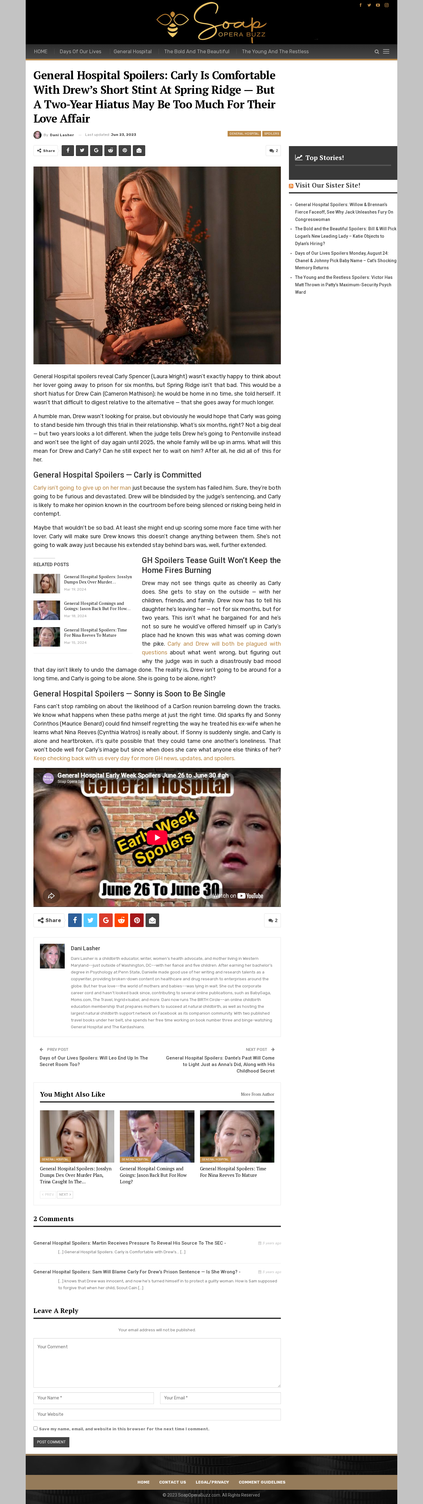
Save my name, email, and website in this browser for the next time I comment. (124, 1429)
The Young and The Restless (275, 51)
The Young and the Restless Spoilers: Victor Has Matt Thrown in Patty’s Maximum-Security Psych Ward (344, 285)
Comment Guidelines (262, 1482)
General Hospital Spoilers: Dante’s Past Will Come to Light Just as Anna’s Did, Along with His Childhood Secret (220, 1064)
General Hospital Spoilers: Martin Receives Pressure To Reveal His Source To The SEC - (129, 1243)
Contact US (172, 1482)
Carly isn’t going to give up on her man (82, 487)
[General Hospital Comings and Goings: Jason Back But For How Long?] (46, 610)
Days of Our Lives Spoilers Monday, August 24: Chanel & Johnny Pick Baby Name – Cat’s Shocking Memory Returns (346, 261)
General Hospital (133, 51)
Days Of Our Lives (80, 51)
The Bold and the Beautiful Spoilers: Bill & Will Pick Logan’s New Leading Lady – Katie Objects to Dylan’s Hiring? (345, 236)
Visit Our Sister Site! (327, 185)
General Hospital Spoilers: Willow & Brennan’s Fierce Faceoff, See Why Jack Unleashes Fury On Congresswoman (344, 212)
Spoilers (271, 134)
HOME (40, 51)
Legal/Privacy (212, 1482)
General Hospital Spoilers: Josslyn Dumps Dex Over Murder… (98, 579)
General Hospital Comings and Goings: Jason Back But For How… (97, 605)
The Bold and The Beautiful (196, 51)
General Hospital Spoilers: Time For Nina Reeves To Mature (95, 632)
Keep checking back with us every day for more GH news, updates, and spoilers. (134, 758)
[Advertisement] (343, 94)
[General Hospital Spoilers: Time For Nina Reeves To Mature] (46, 637)
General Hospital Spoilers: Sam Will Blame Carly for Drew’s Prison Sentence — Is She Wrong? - (137, 1272)
